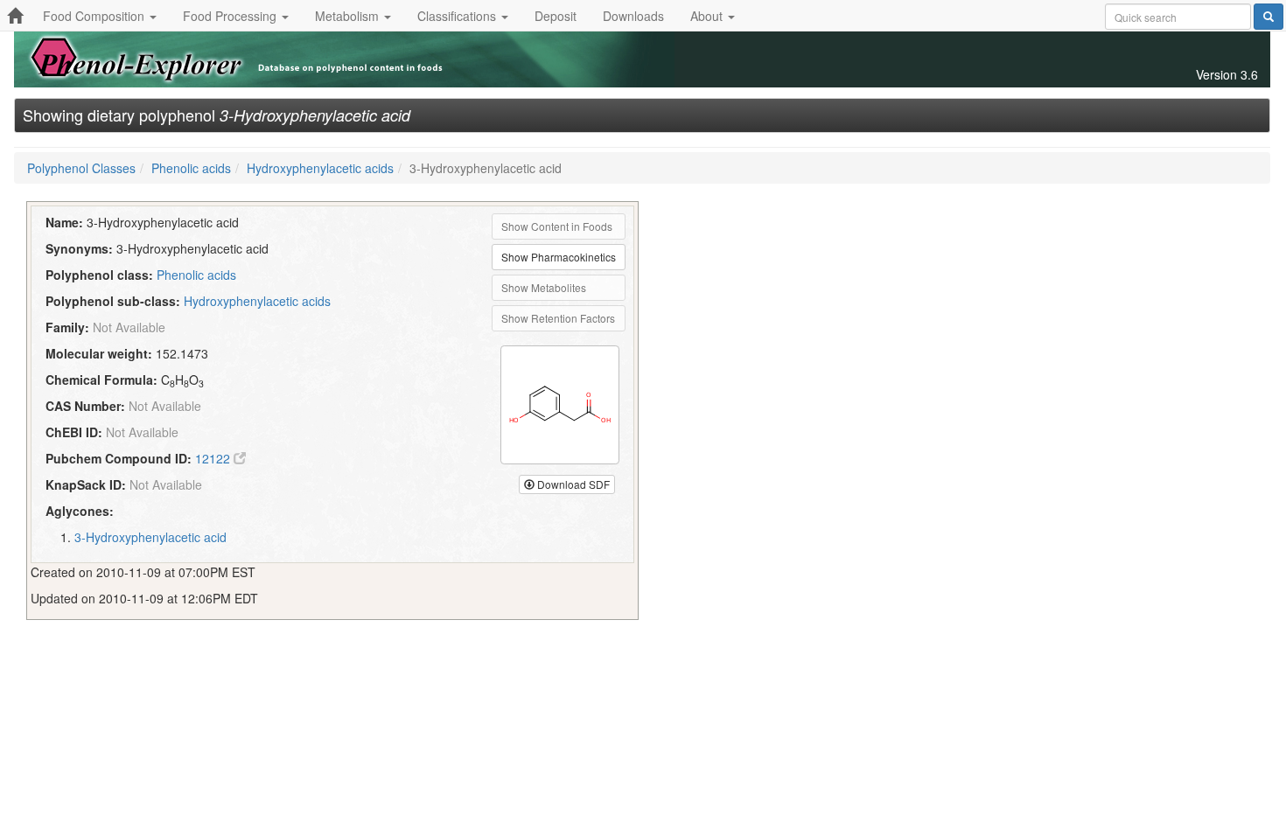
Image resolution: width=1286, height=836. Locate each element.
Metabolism (348, 15)
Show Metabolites (543, 287)
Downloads (633, 15)
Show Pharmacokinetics (558, 256)
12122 (214, 458)
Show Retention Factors (558, 317)
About (708, 15)
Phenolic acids (191, 168)
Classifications (458, 15)
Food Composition (95, 15)
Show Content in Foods (556, 226)
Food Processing (231, 15)
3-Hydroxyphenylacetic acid (150, 537)
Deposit (556, 15)
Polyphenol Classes (81, 168)
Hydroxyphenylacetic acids (320, 168)
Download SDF (572, 484)
